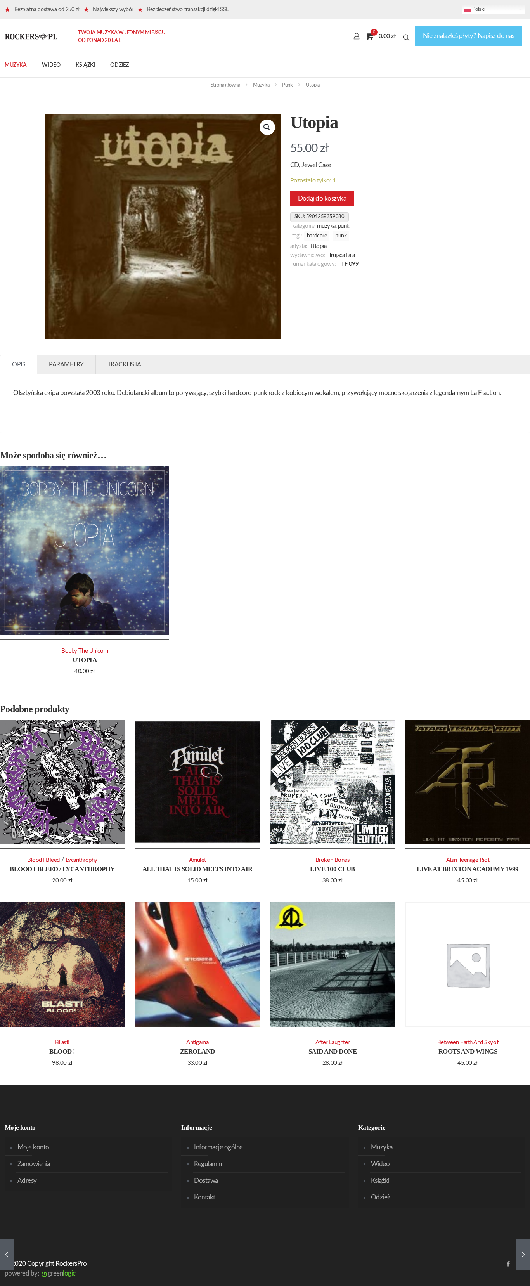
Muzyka (261, 85)
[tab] (18, 364)
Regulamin (208, 1164)
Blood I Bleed (43, 860)
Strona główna (225, 85)
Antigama (197, 1042)
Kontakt (204, 1197)
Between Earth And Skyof (467, 1042)
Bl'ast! (62, 1042)
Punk (287, 85)
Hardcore (317, 236)
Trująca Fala (342, 255)
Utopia (318, 246)
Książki (380, 1180)
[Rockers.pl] (31, 36)
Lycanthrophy (82, 860)
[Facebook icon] (508, 1264)
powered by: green (40, 1273)
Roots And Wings (467, 1051)
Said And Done (332, 1051)
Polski (478, 9)
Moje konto (33, 1147)
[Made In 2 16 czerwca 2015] (7, 1254)
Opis (18, 364)
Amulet (197, 860)
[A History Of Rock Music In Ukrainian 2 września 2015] (523, 1254)
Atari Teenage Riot (468, 860)
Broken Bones (332, 860)
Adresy (27, 1180)
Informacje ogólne (218, 1147)
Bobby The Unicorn (84, 651)
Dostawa (206, 1180)
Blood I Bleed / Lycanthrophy (62, 869)
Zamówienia (33, 1164)
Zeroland (197, 1051)
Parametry (66, 364)
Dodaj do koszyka (322, 198)
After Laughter (332, 1042)
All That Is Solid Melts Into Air (197, 869)
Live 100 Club (332, 869)
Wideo (380, 1164)
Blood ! (62, 1051)
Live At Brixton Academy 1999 (468, 869)
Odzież (380, 1197)
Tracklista (124, 364)
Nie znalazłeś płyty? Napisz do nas (468, 36)
